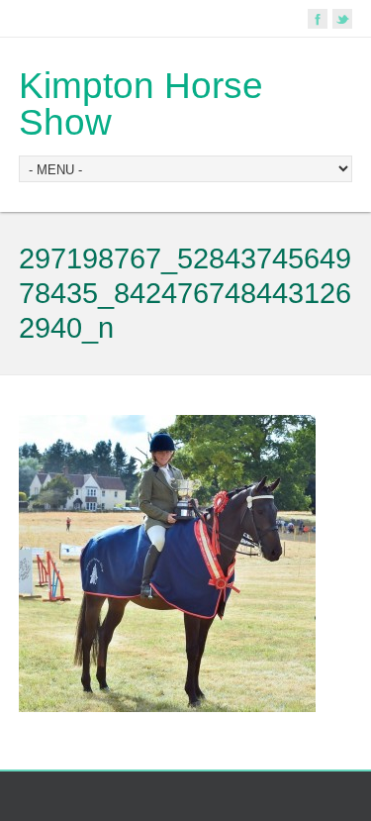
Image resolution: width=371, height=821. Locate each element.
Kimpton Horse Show (141, 104)
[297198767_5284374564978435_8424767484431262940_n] (167, 707)
